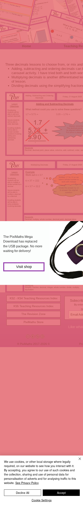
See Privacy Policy (27, 483)
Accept (61, 493)
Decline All (22, 493)
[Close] (77, 461)
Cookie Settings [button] (42, 500)
